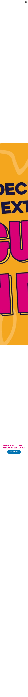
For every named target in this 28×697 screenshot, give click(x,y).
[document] (14, 348)
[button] (26, 2)
